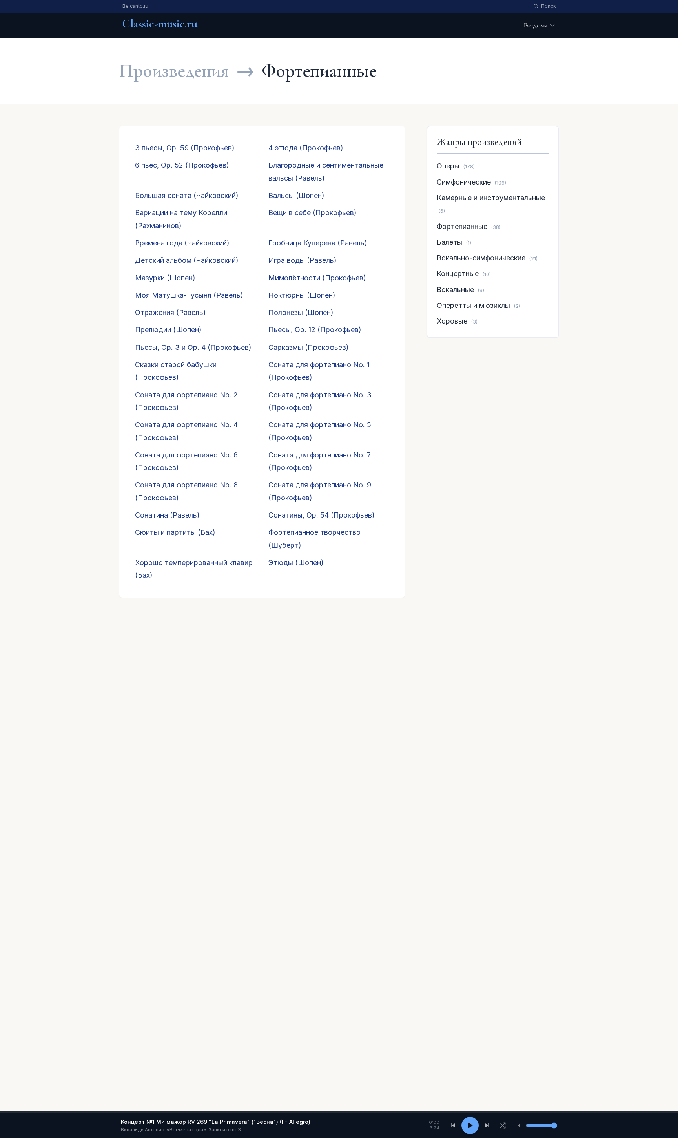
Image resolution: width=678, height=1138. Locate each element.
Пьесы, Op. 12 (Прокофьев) (314, 330)
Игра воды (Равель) (302, 260)
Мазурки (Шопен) (165, 278)
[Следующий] (487, 1125)
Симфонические (464, 182)
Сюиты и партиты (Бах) (175, 532)
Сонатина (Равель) (167, 515)
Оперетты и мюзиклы (473, 305)
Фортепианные (462, 226)
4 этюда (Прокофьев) (305, 148)
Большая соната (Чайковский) (187, 195)
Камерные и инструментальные (491, 198)
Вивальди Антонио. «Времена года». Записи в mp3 (181, 1130)
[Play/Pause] (470, 1125)
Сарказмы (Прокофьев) (308, 347)
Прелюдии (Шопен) (168, 330)
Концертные (458, 273)
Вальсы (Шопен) (296, 195)
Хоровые (452, 321)
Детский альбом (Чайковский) (187, 260)
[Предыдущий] (453, 1125)
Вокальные (455, 289)
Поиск (548, 6)
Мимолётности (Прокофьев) (317, 278)
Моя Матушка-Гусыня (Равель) (189, 295)
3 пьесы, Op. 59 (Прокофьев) (185, 148)
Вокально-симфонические (481, 258)
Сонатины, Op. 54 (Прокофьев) (321, 515)
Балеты (449, 242)
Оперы (448, 166)
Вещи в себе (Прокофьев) (312, 213)
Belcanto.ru (135, 6)
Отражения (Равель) (170, 312)
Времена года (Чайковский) (182, 243)
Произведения (173, 70)
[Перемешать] (502, 1125)
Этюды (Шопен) (296, 562)
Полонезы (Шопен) (301, 312)
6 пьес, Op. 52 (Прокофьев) (182, 165)
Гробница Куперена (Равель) (317, 243)
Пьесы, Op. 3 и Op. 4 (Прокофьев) (193, 347)
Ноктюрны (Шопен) (301, 295)
